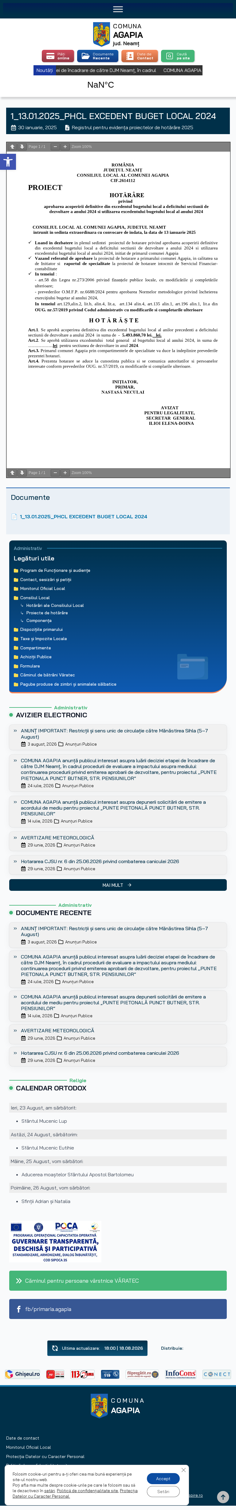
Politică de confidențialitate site (87, 1490)
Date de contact (22, 1438)
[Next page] (22, 146)
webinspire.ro (190, 1495)
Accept (163, 1478)
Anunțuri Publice (81, 744)
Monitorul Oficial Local (28, 1447)
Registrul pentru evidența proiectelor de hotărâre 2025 (132, 127)
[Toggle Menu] (118, 9)
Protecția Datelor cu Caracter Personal (45, 1456)
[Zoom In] (65, 146)
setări (49, 1490)
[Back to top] (223, 1497)
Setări (163, 1491)
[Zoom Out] (55, 146)
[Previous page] (12, 146)
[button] (8, 162)
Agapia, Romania (118, 78)
